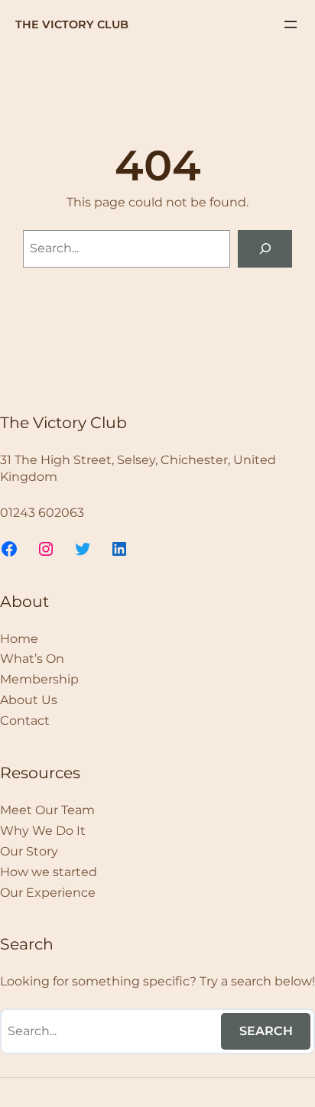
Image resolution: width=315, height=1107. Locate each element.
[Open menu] (290, 24)
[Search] (265, 249)
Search (266, 1031)
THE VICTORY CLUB (71, 24)
